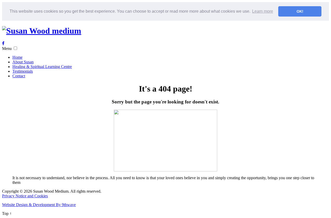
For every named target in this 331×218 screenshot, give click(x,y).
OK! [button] (300, 11)
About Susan (23, 62)
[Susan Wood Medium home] (41, 30)
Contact (18, 76)
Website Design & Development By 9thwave (39, 204)
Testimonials (22, 71)
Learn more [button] (262, 11)
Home (17, 57)
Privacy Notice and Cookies (25, 196)
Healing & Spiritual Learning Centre (42, 66)
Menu (7, 48)
